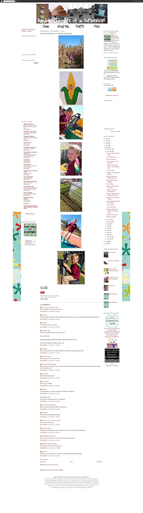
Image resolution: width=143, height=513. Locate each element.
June (108, 228)
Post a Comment (44, 459)
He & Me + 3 (27, 203)
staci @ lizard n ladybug (47, 405)
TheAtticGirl (44, 330)
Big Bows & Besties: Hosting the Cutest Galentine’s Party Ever (30, 127)
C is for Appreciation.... (111, 157)
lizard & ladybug (28, 192)
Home (71, 461)
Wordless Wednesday (50, 297)
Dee (43, 322)
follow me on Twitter (115, 131)
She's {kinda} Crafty (29, 186)
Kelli (43, 389)
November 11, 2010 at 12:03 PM (50, 448)
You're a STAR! (110, 205)
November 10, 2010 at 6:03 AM (50, 311)
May (108, 230)
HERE (108, 77)
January (109, 239)
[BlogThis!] (42, 299)
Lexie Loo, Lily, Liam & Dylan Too (50, 420)
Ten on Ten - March (28, 183)
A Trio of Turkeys (110, 170)
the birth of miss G (28, 173)
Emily (43, 412)
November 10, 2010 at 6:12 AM (50, 319)
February (109, 236)
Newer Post (43, 461)
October (109, 219)
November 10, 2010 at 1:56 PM (50, 432)
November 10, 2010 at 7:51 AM (50, 370)
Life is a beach (27, 143)
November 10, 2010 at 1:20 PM (50, 417)
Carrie (43, 348)
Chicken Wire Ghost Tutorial (30, 132)
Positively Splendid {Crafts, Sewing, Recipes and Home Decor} (31, 207)
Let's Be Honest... (27, 200)
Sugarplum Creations (29, 136)
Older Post (99, 461)
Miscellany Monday (111, 216)
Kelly (43, 315)
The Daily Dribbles (28, 176)
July (108, 226)
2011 (107, 145)
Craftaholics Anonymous (30, 147)
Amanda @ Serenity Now (48, 364)
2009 (107, 241)
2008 (107, 243)
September (109, 221)
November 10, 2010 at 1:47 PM (50, 424)
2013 (107, 141)
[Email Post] (57, 295)
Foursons (44, 381)
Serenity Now (27, 164)
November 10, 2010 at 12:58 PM (50, 409)
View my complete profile (111, 52)
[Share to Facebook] (45, 299)
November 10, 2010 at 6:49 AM (50, 327)
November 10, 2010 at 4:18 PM (50, 440)
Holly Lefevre (45, 428)
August (109, 223)
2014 (107, 138)
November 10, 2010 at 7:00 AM (50, 345)
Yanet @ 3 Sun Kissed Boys (48, 307)
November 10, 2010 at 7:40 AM (50, 360)
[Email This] (41, 299)
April (108, 232)
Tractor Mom (45, 356)
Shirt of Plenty (109, 184)
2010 (107, 147)
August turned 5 (27, 161)
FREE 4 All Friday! (112, 294)
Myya (43, 451)
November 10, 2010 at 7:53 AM (50, 378)
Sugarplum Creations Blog (48, 443)
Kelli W (115, 35)
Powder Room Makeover (29, 148)
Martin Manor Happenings (30, 181)
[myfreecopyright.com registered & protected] (71, 477)
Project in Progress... (111, 159)
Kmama (43, 373)
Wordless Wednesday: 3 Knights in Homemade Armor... (112, 211)
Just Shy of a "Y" (28, 142)
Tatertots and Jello (28, 124)
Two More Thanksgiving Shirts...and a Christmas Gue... (112, 167)
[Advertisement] (28, 92)
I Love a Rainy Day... (111, 207)
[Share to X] (44, 299)
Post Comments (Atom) (52, 464)
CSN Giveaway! (112, 252)
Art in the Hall (111, 285)
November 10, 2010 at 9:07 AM (50, 401)
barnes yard (27, 159)
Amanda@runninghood (47, 436)
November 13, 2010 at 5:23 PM (50, 455)
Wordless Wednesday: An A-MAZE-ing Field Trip (56, 33)
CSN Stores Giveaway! (112, 214)
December (109, 149)
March (108, 234)
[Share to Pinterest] (47, 299)
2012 (107, 143)
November (109, 151)
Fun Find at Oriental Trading (30, 194)
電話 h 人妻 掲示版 (28, 178)
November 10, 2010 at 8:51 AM (50, 393)
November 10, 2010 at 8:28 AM (50, 385)
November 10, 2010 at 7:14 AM (50, 353)
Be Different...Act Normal (30, 131)
